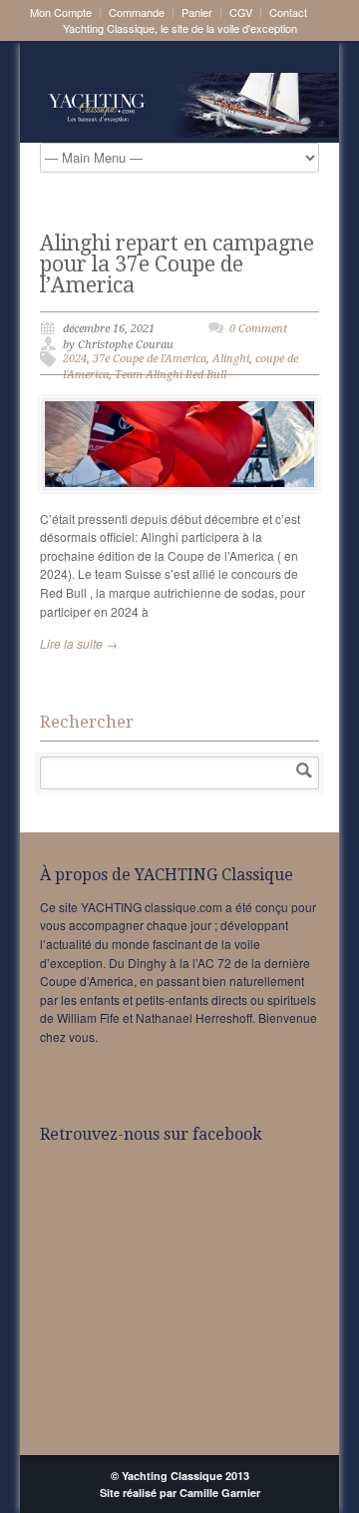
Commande (137, 12)
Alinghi (230, 358)
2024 (75, 358)
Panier (196, 12)
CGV (240, 12)
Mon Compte (61, 12)
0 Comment (258, 328)
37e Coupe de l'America (149, 358)
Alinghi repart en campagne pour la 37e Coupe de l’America (177, 264)
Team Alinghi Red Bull (170, 374)
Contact (288, 12)
